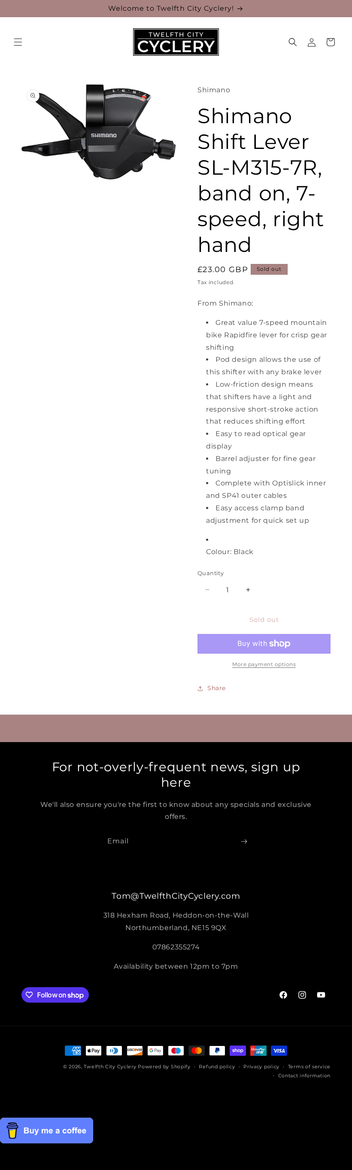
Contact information (304, 1076)
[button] (18, 42)
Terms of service (309, 1067)
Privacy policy (261, 1067)
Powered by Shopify (164, 1067)
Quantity (210, 573)
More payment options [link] (264, 664)
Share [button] (216, 688)
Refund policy (217, 1067)
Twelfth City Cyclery (110, 1067)
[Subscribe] (243, 841)
